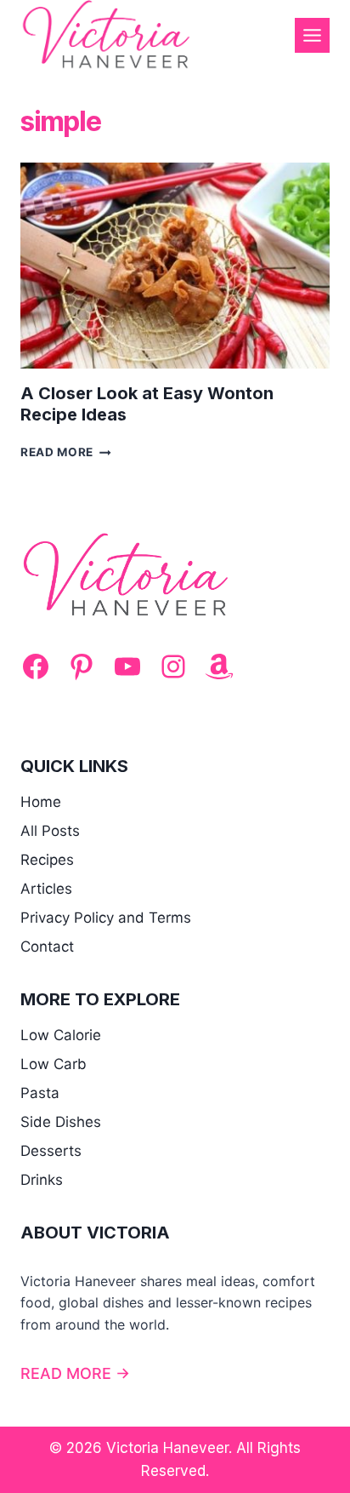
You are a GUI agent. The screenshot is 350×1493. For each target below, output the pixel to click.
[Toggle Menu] (312, 35)
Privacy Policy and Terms (105, 917)
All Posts (50, 830)
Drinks (41, 1179)
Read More (65, 452)
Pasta (39, 1092)
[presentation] (175, 266)
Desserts (51, 1150)
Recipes (47, 859)
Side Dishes (60, 1121)
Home (40, 801)
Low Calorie (60, 1035)
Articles (46, 888)
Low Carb (53, 1064)
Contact (47, 946)
